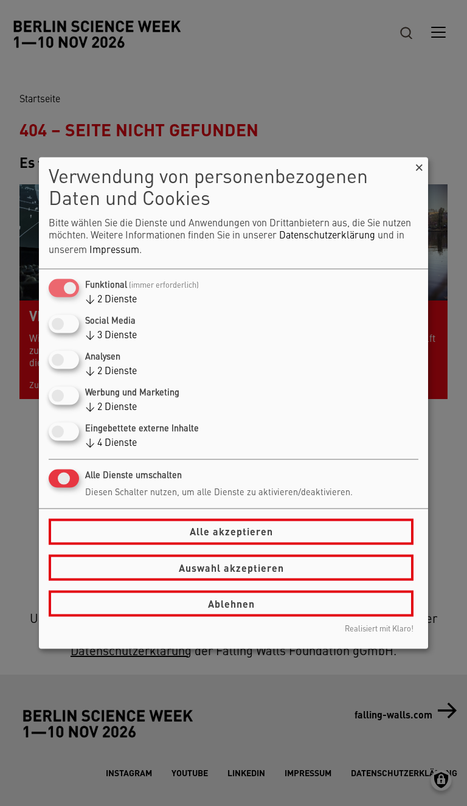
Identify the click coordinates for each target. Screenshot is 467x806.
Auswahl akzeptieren (231, 567)
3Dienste (111, 335)
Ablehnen (231, 603)
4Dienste (111, 443)
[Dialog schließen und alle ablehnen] (419, 164)
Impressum (114, 250)
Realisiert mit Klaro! (379, 629)
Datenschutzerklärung (327, 235)
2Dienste (111, 299)
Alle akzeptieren (231, 531)
